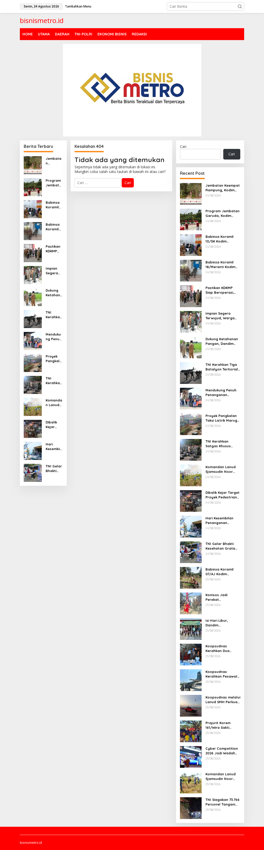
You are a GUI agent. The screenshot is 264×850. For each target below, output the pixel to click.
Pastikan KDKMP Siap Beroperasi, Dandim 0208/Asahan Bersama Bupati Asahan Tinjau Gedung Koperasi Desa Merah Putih (54, 248)
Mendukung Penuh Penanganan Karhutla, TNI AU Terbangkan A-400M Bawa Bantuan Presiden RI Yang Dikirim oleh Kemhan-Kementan (54, 336)
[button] (239, 6)
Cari (183, 146)
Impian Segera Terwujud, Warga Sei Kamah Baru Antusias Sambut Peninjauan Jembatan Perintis (54, 270)
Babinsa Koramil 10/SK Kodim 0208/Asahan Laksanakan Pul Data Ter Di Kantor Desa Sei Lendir (54, 204)
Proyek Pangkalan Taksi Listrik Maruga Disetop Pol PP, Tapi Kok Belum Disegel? (54, 358)
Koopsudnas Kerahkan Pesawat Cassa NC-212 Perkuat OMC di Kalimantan (221, 674)
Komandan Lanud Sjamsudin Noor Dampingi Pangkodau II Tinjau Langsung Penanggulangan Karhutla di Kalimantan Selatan (54, 402)
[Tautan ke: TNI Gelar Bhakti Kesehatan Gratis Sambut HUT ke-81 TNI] (33, 472)
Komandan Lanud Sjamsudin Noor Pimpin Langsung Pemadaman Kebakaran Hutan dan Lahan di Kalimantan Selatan (222, 776)
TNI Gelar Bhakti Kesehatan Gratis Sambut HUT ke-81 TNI (54, 468)
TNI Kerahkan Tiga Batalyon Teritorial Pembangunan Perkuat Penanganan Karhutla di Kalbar (54, 314)
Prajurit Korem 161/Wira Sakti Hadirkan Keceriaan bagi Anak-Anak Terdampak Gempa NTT (222, 725)
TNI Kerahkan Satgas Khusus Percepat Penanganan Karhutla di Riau (54, 380)
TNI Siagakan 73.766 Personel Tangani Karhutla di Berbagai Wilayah (222, 802)
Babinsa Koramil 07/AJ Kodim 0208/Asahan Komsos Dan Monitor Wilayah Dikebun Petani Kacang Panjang (219, 571)
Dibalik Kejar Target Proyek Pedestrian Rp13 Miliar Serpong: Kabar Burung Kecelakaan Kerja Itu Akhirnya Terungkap (54, 424)
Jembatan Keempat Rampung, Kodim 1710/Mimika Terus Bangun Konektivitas (54, 160)
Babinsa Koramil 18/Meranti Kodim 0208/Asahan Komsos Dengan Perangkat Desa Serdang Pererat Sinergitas (54, 226)
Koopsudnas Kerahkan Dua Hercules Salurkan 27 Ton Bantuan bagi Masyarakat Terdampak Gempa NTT (221, 648)
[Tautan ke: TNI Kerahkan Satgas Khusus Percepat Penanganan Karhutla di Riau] (33, 384)
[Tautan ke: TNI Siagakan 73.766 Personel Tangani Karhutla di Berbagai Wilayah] (191, 807)
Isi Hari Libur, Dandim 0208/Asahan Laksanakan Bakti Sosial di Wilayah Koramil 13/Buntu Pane (220, 622)
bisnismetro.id (41, 20)
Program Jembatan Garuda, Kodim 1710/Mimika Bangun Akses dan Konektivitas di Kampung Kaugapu (54, 182)
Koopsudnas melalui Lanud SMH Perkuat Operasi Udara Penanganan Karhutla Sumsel (222, 699)
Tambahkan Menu (78, 6)
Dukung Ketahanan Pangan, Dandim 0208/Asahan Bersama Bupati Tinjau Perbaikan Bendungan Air (54, 292)
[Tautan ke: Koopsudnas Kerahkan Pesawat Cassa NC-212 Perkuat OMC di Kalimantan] (191, 679)
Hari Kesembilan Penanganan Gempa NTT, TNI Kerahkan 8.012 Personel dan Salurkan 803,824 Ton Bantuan (54, 446)
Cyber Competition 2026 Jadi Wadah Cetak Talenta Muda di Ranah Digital (222, 750)
